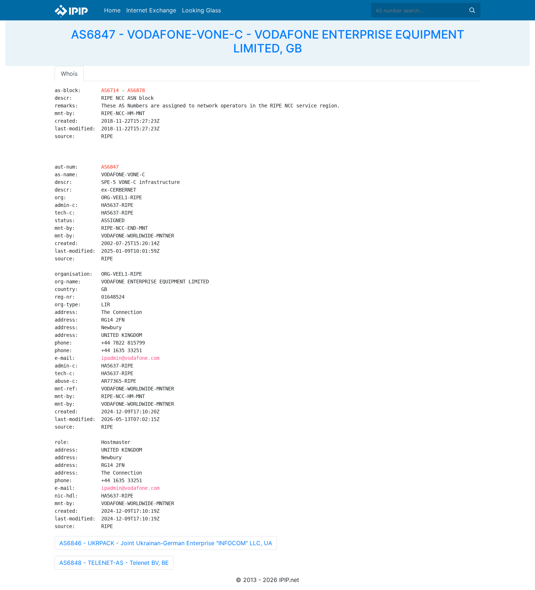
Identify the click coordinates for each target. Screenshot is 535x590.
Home (112, 10)
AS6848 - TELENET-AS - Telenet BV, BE (114, 562)
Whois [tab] (69, 73)
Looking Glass (201, 10)
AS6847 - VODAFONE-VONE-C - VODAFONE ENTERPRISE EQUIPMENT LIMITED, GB (267, 41)
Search (472, 10)
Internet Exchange (151, 10)
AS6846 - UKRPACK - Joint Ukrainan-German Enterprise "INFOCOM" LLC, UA (165, 543)
